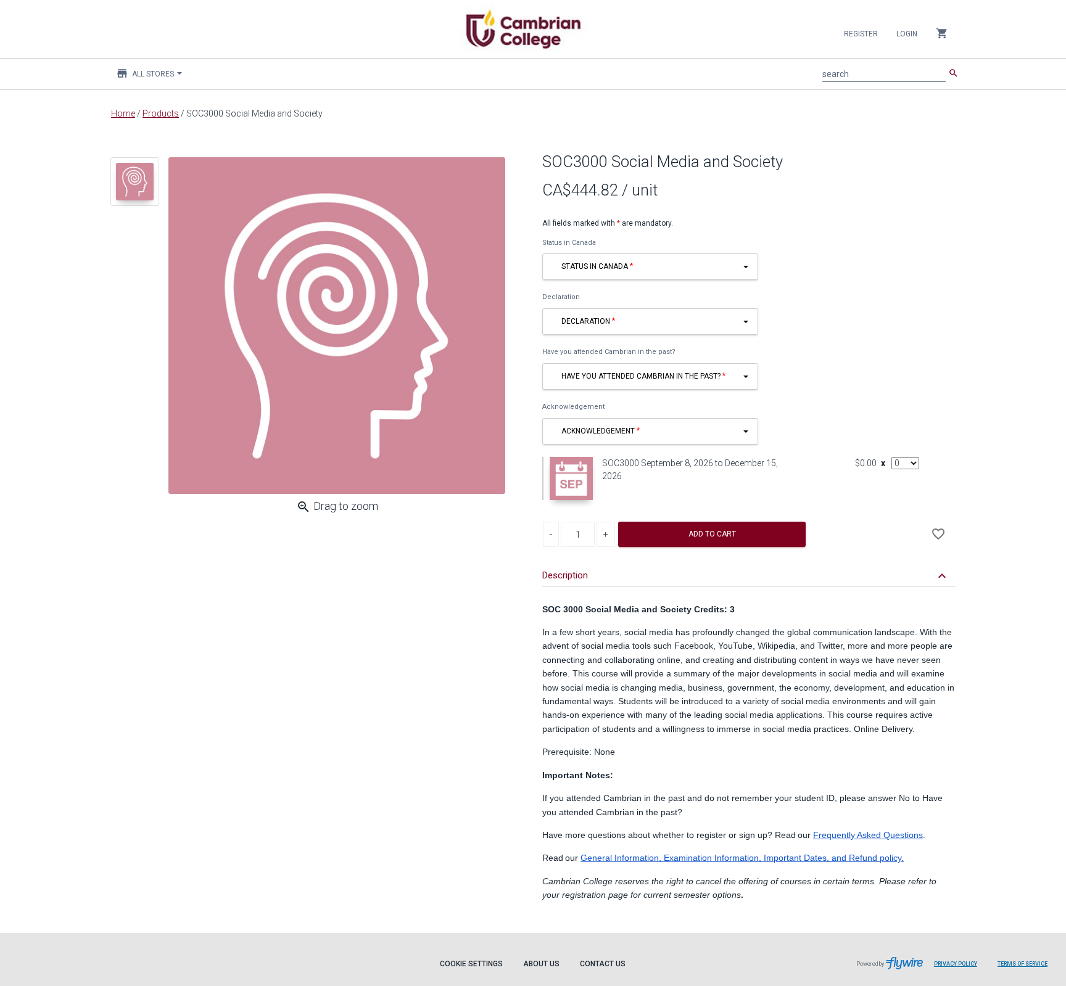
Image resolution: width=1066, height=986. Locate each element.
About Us (541, 963)
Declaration (561, 297)
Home (123, 113)
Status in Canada (569, 243)
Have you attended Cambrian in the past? (609, 352)
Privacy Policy (955, 964)
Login (906, 34)
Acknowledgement (573, 407)
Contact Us (603, 963)
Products (161, 113)
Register (861, 34)
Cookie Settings (471, 963)
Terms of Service (1022, 964)
